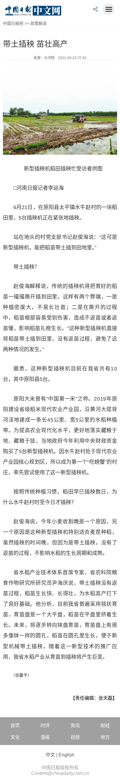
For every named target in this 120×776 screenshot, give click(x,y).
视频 (75, 737)
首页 (15, 725)
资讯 (75, 725)
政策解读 (38, 23)
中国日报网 (13, 23)
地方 (105, 737)
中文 (50, 754)
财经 (105, 725)
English (66, 754)
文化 (15, 737)
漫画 (45, 737)
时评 (45, 725)
